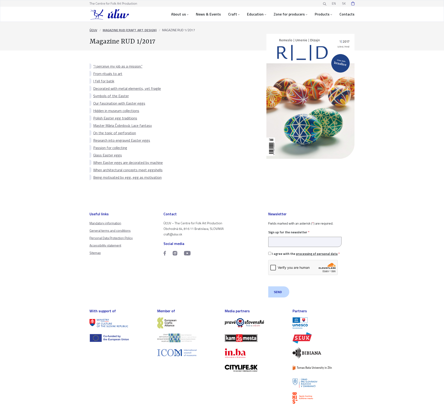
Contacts (347, 14)
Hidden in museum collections (116, 110)
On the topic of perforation (114, 133)
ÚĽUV (93, 30)
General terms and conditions (110, 230)
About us (178, 14)
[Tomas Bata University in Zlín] (324, 368)
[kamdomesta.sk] (256, 338)
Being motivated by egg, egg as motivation (127, 177)
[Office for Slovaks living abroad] (324, 383)
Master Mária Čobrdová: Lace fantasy (122, 125)
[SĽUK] (324, 338)
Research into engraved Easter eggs (121, 140)
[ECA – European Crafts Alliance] (188, 323)
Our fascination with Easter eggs (119, 103)
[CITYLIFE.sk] (256, 368)
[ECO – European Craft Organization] (188, 338)
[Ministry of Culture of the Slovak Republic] (120, 323)
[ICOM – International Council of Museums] (188, 352)
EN (334, 3)
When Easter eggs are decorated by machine (128, 162)
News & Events (208, 14)
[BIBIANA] (324, 353)
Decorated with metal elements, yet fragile (127, 88)
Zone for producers (289, 14)
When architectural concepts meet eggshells (128, 170)
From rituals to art (107, 73)
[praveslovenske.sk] (256, 323)
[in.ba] (256, 353)
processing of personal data (317, 253)
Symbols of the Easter (111, 96)
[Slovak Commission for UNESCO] (324, 323)
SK (344, 3)
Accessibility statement (105, 245)
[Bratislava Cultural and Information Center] (324, 398)
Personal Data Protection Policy (111, 237)
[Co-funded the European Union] (120, 338)
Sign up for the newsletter (288, 232)
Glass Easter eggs (107, 155)
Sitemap (95, 252)
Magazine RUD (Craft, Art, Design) (130, 30)
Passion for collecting (110, 147)
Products (322, 14)
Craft (232, 14)
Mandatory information (105, 223)
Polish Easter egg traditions (115, 118)
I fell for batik (103, 81)
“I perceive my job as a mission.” (117, 66)
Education (255, 14)
